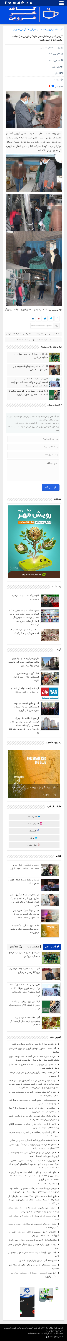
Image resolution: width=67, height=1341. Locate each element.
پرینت (57, 80)
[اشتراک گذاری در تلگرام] (45, 319)
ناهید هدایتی (46, 48)
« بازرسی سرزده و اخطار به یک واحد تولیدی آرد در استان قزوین (32, 334)
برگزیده (31, 30)
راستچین (49, 1336)
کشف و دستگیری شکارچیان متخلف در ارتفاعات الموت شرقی (24, 866)
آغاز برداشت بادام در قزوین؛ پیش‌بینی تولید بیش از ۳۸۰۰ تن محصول (25, 1021)
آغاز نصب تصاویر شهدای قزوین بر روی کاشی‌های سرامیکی (30, 368)
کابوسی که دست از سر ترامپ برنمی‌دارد (25, 597)
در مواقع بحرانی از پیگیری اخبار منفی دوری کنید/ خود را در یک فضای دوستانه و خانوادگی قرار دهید (24, 900)
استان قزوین (26, 309)
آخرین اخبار (51, 947)
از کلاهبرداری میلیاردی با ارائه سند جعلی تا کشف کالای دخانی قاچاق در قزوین (28, 392)
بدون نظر (56, 67)
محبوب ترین (33, 947)
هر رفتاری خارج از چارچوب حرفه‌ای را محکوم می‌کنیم (31, 355)
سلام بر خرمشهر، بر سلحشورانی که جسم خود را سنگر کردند (24, 631)
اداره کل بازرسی (40, 309)
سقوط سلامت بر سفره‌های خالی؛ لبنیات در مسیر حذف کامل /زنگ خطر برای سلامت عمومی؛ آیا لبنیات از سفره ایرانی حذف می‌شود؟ (24, 618)
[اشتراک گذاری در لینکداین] (33, 319)
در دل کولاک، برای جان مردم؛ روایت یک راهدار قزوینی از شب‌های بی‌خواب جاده (26, 914)
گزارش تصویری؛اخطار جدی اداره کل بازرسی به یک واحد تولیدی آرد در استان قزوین (37, 38)
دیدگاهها (14, 947)
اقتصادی (40, 30)
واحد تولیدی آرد (11, 309)
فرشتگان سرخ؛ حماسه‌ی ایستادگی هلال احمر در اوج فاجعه (26, 677)
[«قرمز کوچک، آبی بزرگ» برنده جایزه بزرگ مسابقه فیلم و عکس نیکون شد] (34, 774)
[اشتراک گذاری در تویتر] (51, 319)
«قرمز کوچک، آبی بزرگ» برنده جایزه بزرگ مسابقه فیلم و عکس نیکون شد (34, 791)
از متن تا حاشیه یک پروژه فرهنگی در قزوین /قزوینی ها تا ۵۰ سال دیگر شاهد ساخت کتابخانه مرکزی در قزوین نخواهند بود (24, 725)
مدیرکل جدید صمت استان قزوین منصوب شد (24, 881)
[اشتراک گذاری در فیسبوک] (57, 319)
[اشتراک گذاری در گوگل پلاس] (39, 319)
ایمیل (57, 73)
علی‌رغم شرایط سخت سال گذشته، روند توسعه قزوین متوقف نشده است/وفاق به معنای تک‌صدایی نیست (29, 382)
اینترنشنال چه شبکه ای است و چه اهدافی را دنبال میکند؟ (25, 690)
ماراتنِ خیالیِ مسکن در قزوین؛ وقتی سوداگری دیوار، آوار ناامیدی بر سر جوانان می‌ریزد (23, 662)
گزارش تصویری (19, 30)
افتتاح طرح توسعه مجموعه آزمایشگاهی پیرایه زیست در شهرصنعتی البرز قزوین (26, 706)
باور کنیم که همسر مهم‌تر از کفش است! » (34, 340)
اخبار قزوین (51, 30)
